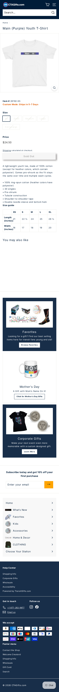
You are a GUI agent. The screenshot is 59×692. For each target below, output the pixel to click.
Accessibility (9, 587)
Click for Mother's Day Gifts (29, 396)
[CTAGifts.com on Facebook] (37, 607)
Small (16, 118)
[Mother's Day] (29, 369)
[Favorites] (29, 314)
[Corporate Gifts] (29, 421)
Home (5, 23)
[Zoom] (54, 88)
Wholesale (8, 582)
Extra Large (11, 127)
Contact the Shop (11, 650)
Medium (29, 118)
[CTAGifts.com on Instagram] (31, 607)
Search (6, 671)
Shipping (7, 150)
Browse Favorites (29, 345)
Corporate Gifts (10, 578)
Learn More (29, 452)
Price (6, 137)
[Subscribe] (48, 484)
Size (5, 112)
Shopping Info (9, 574)
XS (6, 118)
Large (43, 118)
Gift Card (7, 667)
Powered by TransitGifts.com (17, 591)
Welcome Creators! (12, 654)
